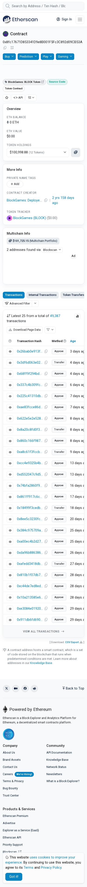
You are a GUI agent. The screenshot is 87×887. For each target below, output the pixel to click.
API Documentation (59, 752)
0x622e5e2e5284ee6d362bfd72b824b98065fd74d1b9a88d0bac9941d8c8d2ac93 (30, 419)
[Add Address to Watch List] (7, 97)
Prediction (26, 56)
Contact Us (10, 767)
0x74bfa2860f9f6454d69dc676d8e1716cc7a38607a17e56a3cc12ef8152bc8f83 (30, 486)
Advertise (9, 823)
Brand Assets (12, 759)
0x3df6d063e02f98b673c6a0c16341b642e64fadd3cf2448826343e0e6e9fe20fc (30, 363)
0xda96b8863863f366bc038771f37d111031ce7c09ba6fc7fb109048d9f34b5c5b (30, 553)
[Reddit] (34, 688)
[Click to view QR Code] (12, 48)
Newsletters (54, 774)
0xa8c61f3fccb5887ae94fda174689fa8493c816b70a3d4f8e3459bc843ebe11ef (30, 452)
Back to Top (75, 688)
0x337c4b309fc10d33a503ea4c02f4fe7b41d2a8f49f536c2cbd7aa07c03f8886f (30, 385)
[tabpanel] (43, 473)
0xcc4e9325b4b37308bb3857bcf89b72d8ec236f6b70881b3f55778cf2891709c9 (30, 463)
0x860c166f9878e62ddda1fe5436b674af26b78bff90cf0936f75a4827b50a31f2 (30, 441)
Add (16, 184)
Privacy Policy (51, 868)
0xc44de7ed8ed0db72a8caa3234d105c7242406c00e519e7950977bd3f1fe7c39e (30, 586)
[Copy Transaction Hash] (46, 351)
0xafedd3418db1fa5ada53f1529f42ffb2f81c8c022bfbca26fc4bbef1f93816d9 (30, 564)
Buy (7, 56)
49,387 (55, 316)
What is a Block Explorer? (62, 781)
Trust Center (11, 795)
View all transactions (41, 631)
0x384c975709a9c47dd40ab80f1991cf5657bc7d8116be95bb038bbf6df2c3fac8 (30, 530)
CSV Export (72, 642)
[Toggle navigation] (80, 19)
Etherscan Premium (15, 816)
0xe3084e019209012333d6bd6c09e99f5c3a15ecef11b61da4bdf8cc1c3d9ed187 (30, 609)
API (20, 97)
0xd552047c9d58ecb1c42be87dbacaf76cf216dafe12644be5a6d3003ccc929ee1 (30, 474)
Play (45, 56)
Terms (7, 781)
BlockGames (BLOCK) (29, 218)
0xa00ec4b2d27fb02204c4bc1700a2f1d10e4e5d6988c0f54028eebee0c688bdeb (30, 542)
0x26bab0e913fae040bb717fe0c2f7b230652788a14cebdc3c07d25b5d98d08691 (30, 351)
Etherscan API (12, 837)
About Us (9, 752)
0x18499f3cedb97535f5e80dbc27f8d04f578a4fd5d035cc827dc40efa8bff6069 (30, 508)
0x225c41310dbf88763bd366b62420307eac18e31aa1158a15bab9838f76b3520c (30, 396)
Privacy (19, 781)
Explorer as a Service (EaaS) (21, 830)
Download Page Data (27, 329)
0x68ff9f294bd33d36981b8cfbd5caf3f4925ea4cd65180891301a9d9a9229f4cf (30, 374)
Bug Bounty (10, 788)
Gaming (63, 56)
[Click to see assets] (75, 152)
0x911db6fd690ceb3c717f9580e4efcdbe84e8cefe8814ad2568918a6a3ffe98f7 (30, 620)
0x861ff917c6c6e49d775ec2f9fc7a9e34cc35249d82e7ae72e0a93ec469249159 (30, 497)
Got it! (13, 877)
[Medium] (15, 688)
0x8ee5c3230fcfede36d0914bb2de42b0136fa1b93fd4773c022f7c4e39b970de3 (30, 519)
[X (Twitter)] (6, 688)
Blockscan (50, 250)
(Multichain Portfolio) (35, 241)
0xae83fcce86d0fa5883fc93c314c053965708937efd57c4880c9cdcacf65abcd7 (30, 407)
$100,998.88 (27, 152)
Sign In (66, 19)
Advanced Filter (20, 303)
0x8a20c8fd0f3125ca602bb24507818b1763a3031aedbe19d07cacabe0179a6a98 (30, 430)
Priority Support (13, 844)
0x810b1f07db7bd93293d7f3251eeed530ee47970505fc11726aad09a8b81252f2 (30, 575)
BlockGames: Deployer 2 (25, 200)
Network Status (56, 767)
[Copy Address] (5, 48)
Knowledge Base (41, 663)
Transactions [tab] (14, 295)
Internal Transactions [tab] (43, 295)
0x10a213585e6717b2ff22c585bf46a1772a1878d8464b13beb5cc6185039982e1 (30, 597)
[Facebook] (25, 688)
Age (73, 341)
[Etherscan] (20, 19)
